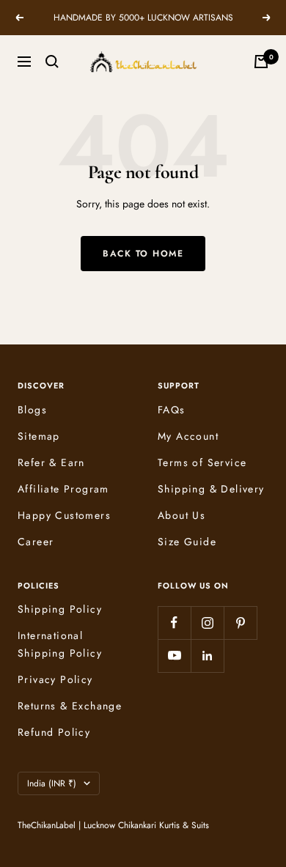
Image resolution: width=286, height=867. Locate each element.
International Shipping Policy (60, 644)
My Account (188, 436)
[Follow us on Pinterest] (240, 622)
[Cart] (261, 61)
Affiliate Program (63, 489)
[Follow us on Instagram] (207, 622)
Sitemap (39, 436)
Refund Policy (54, 732)
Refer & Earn (51, 462)
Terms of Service (202, 462)
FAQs (172, 409)
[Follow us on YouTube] (174, 655)
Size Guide (187, 541)
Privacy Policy (55, 679)
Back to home (143, 253)
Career (36, 541)
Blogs (32, 409)
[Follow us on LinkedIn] (207, 655)
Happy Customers (64, 515)
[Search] (52, 61)
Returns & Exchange (70, 705)
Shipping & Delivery (211, 489)
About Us (181, 515)
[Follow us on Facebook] (174, 622)
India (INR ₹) (51, 783)
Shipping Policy (60, 609)
